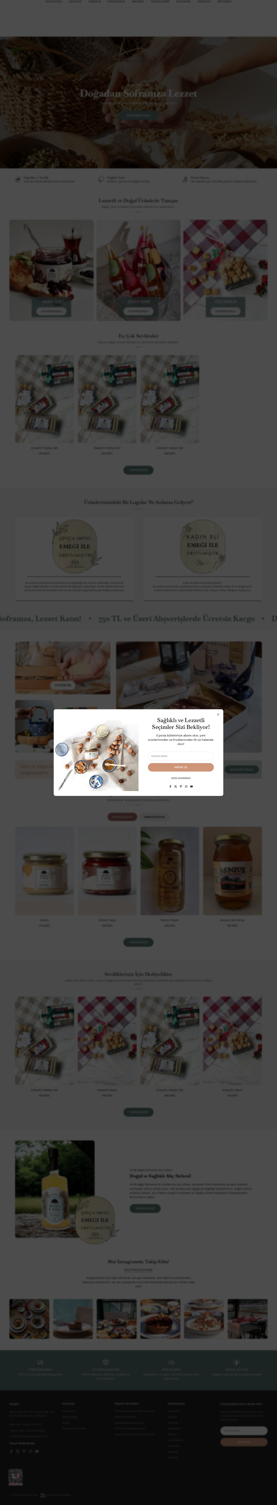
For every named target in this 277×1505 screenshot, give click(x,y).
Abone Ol (180, 767)
